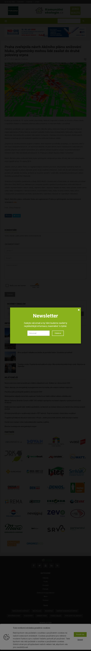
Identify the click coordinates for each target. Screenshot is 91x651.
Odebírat (58, 333)
